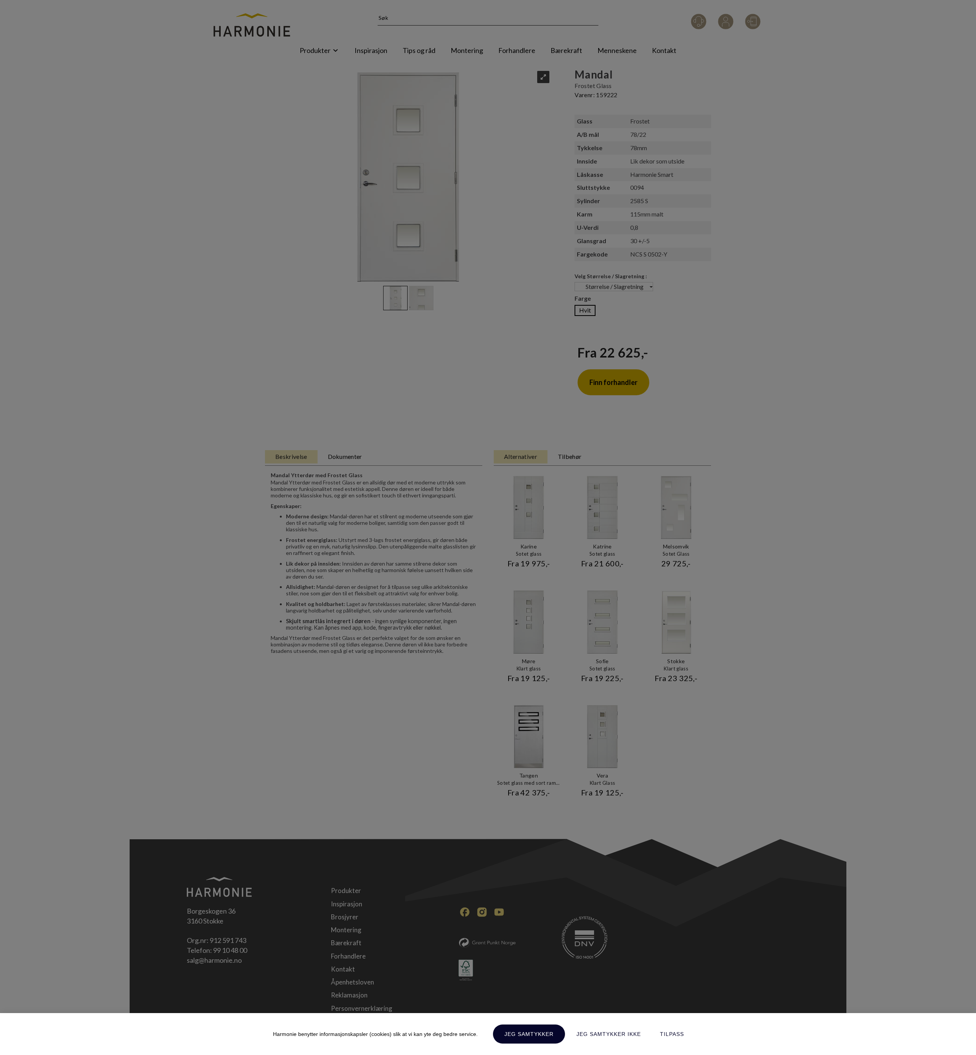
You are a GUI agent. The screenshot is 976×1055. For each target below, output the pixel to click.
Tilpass (672, 1034)
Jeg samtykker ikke (608, 1034)
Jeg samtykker (529, 1034)
